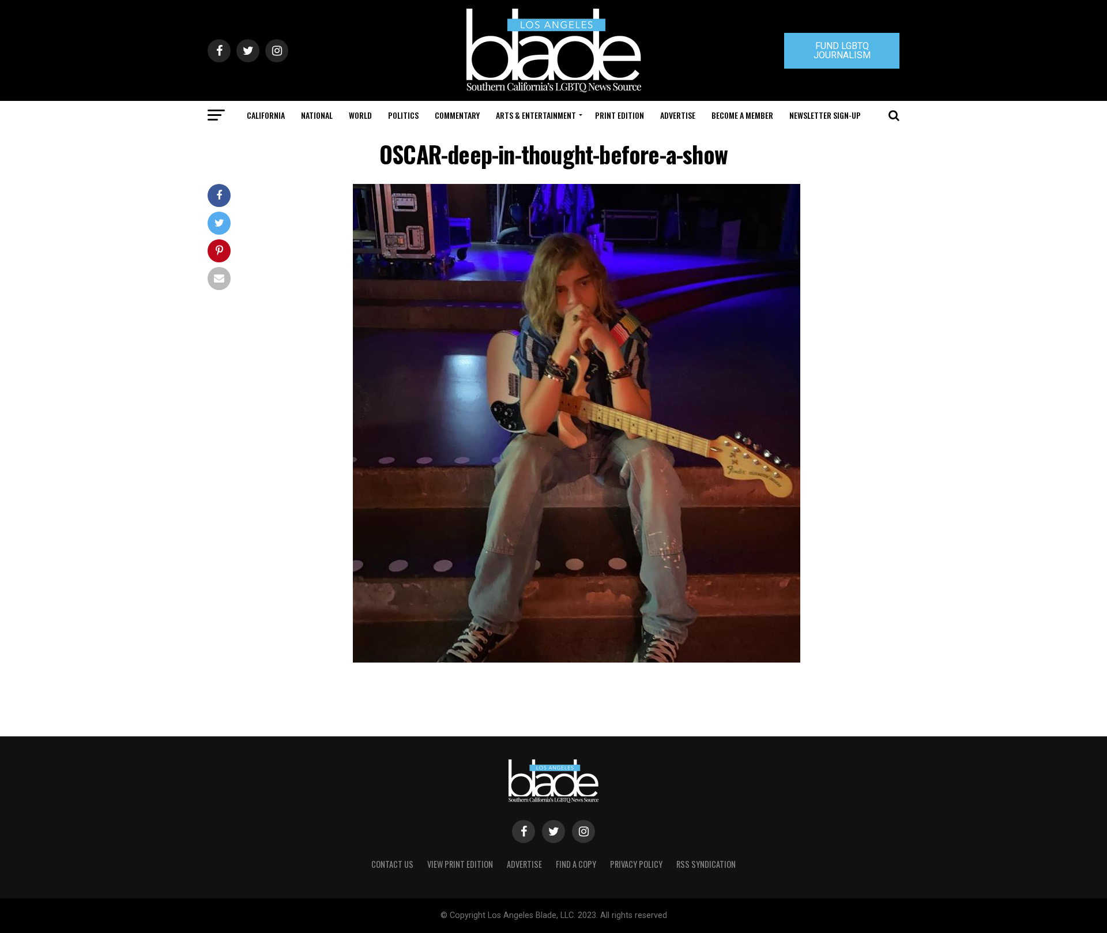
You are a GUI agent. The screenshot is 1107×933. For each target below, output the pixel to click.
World (360, 115)
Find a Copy (576, 864)
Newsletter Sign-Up (825, 115)
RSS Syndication (706, 864)
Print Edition (619, 115)
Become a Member (742, 115)
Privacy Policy (636, 864)
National (317, 115)
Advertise (677, 115)
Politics (403, 115)
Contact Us (392, 864)
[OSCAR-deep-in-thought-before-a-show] (576, 659)
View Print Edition (460, 864)
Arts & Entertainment (536, 115)
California (266, 115)
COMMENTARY (457, 115)
